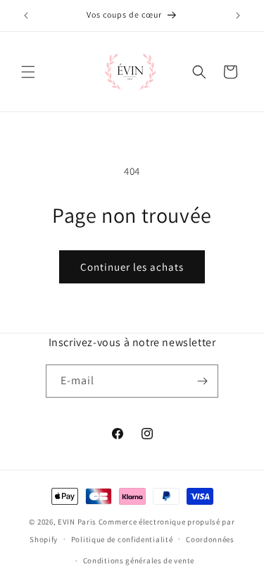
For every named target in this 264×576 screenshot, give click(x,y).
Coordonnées (210, 539)
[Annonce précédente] (26, 15)
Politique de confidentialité (122, 539)
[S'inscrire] (202, 381)
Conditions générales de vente (138, 560)
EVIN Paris (77, 522)
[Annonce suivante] (237, 15)
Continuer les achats (132, 267)
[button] (28, 71)
